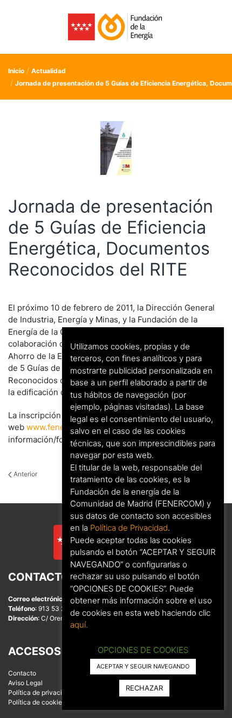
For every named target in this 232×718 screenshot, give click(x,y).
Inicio (16, 71)
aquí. (79, 625)
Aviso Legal (25, 683)
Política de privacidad (40, 692)
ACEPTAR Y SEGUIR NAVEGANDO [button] (143, 666)
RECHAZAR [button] (144, 688)
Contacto (22, 673)
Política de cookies (36, 702)
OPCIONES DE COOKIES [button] (143, 650)
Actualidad (48, 71)
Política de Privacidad (129, 528)
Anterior (24, 474)
